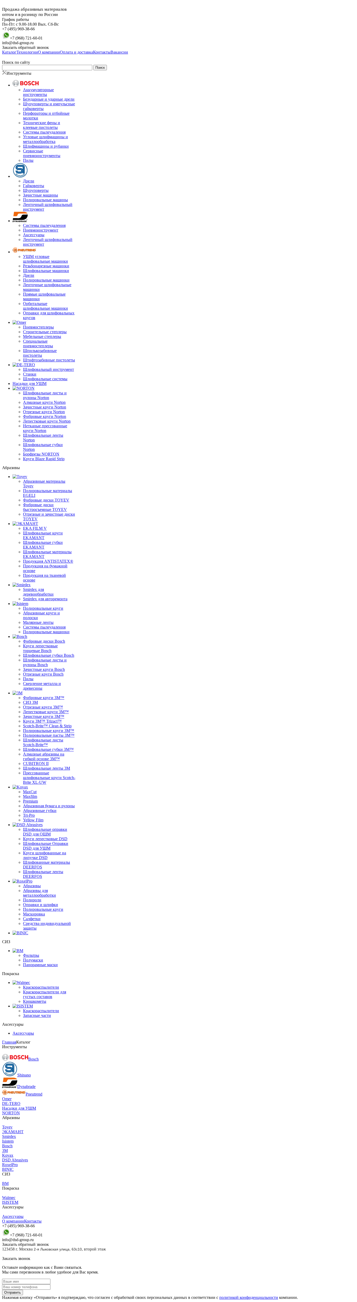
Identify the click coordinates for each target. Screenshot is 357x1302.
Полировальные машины (45, 200)
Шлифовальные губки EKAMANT (43, 544)
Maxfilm (30, 796)
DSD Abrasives (15, 1160)
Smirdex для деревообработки (38, 591)
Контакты (33, 1221)
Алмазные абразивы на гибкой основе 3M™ (43, 756)
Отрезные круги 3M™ (43, 707)
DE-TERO (11, 1103)
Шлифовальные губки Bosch (48, 655)
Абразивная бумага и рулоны (49, 806)
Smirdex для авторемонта (45, 599)
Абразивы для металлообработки (39, 892)
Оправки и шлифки (40, 904)
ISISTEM (10, 1202)
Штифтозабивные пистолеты (49, 360)
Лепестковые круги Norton (47, 421)
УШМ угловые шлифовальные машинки (45, 258)
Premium (30, 801)
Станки (29, 374)
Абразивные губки (39, 810)
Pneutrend (34, 1094)
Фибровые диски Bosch (44, 641)
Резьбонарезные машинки (46, 266)
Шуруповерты (36, 190)
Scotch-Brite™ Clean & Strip (47, 726)
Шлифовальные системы (45, 379)
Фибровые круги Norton (44, 416)
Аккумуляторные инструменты (38, 92)
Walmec (8, 1197)
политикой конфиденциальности (248, 1297)
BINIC (8, 1169)
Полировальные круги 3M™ (48, 730)
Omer (6, 1099)
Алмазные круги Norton (44, 402)
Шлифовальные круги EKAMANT (43, 535)
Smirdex (9, 1136)
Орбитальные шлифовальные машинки (45, 305)
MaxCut (30, 792)
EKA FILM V (35, 528)
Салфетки (32, 919)
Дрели (28, 181)
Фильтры (31, 955)
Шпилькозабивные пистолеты (40, 353)
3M (5, 1150)
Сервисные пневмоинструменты (41, 153)
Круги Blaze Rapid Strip (44, 459)
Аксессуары (33, 235)
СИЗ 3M (30, 702)
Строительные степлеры (45, 332)
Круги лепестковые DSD (45, 839)
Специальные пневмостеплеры (38, 343)
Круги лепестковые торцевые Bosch (40, 648)
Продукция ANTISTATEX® (48, 561)
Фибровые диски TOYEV (46, 500)
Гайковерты (33, 185)
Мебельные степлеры (42, 336)
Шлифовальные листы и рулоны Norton (45, 395)
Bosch (33, 1059)
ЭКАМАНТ (13, 1132)
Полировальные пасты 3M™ (48, 735)
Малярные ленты (38, 622)
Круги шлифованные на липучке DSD (44, 855)
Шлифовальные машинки (46, 270)
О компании (13, 1221)
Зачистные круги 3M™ (43, 716)
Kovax (7, 1155)
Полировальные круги (43, 608)
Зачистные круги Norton (44, 407)
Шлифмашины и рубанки (46, 146)
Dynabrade (26, 1086)
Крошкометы (34, 1001)
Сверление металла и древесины (42, 685)
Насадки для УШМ (30, 383)
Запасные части (37, 1015)
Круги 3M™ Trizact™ (42, 721)
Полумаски (33, 960)
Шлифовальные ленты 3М (46, 768)
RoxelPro (10, 1164)
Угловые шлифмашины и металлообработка (45, 139)
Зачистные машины (40, 195)
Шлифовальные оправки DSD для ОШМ (45, 831)
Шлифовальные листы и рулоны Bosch (45, 662)
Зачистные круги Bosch (44, 669)
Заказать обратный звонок (25, 47)
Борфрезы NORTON (41, 454)
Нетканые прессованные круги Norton (45, 428)
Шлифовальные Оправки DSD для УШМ (45, 845)
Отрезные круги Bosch (43, 674)
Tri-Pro (29, 815)
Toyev (7, 1127)
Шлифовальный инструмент (48, 369)
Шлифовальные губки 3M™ (48, 749)
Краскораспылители (41, 987)
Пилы (28, 160)
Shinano (24, 1075)
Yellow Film (33, 820)
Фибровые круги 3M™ (43, 697)
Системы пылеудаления (44, 132)
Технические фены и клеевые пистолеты (41, 125)
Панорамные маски (40, 965)
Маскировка (34, 914)
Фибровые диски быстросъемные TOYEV (45, 507)
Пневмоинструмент (40, 230)
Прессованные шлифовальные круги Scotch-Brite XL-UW (49, 778)
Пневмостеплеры (38, 327)
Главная (9, 1042)
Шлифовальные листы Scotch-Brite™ (43, 742)
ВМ (5, 1183)
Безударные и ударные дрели (48, 99)
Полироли (32, 900)
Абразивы (32, 886)
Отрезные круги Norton (44, 412)
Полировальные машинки (46, 280)
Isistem (8, 1141)
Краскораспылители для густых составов (44, 994)
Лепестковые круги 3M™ (46, 712)
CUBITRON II (36, 763)
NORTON (11, 1113)
